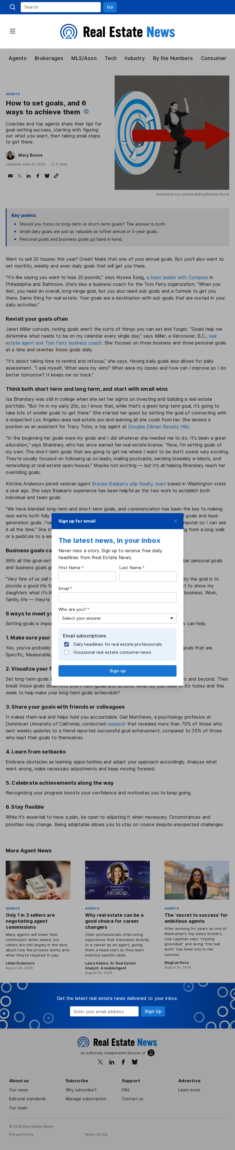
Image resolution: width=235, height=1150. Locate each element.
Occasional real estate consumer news (112, 652)
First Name (69, 567)
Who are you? (72, 609)
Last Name (130, 567)
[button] (110, 7)
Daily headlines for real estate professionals (117, 644)
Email (63, 588)
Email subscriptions (84, 635)
